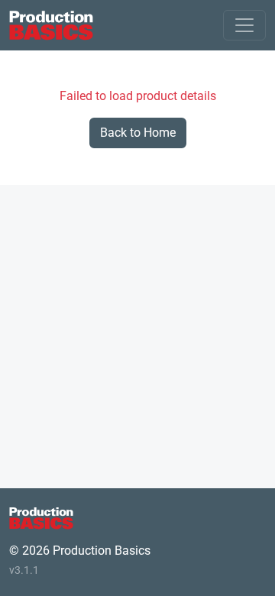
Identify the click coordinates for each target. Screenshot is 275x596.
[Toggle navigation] (244, 25)
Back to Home (138, 132)
